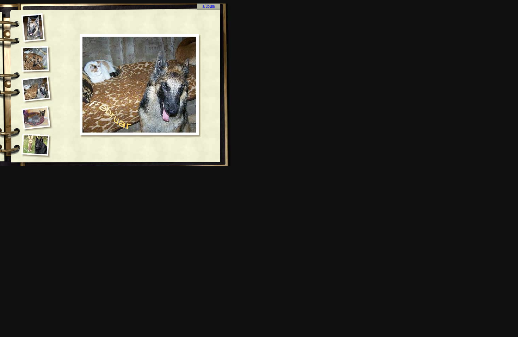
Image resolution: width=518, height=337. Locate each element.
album (208, 6)
